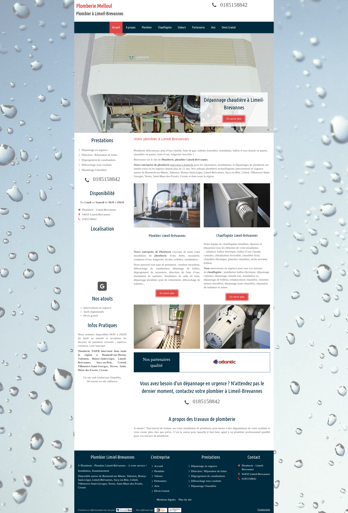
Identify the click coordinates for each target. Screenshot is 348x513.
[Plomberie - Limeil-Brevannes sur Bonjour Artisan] (160, 510)
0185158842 (233, 5)
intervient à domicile (182, 164)
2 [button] (271, 130)
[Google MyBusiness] (102, 286)
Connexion (264, 509)
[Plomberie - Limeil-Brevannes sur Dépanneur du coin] (174, 510)
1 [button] (268, 130)
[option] (174, 83)
